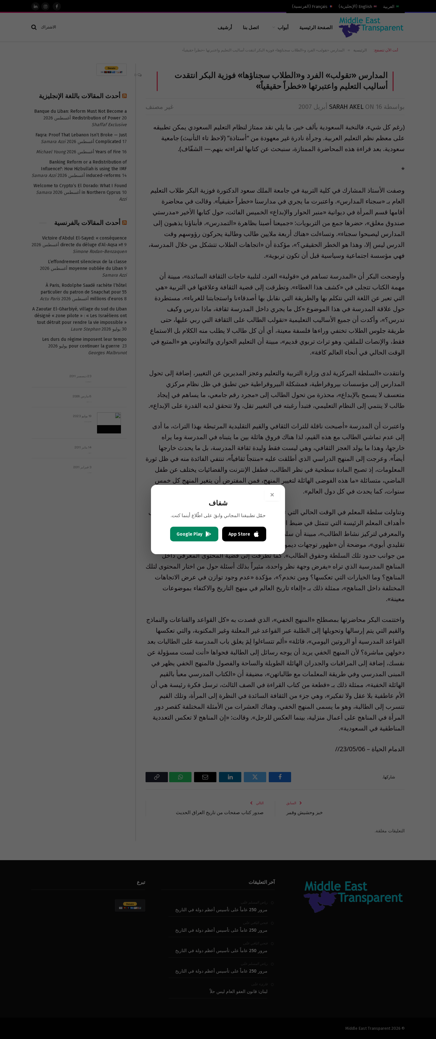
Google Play (189, 534)
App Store (239, 534)
